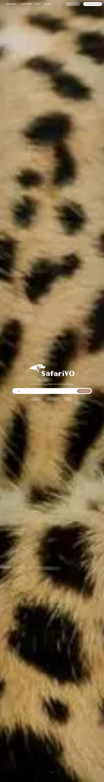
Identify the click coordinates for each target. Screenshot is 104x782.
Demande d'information (93, 4)
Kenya (68, 399)
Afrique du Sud (53, 399)
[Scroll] (52, 772)
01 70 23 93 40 (72, 4)
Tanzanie (36, 399)
